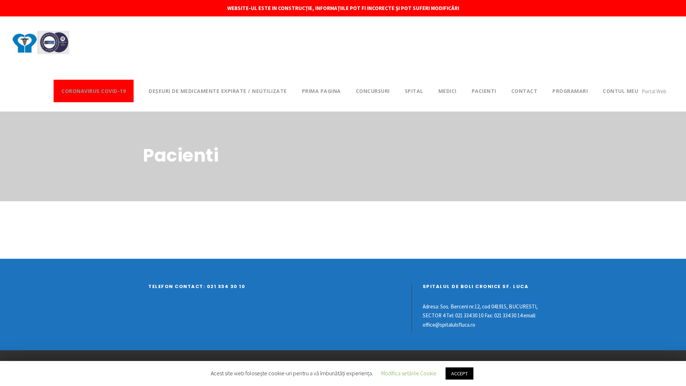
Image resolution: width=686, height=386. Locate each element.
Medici (447, 91)
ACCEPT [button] (459, 373)
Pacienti (484, 91)
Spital (414, 91)
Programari (570, 91)
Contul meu (620, 91)
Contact (524, 91)
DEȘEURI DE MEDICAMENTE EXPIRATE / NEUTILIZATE (218, 91)
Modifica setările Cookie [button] (409, 373)
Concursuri (373, 91)
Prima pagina (321, 91)
